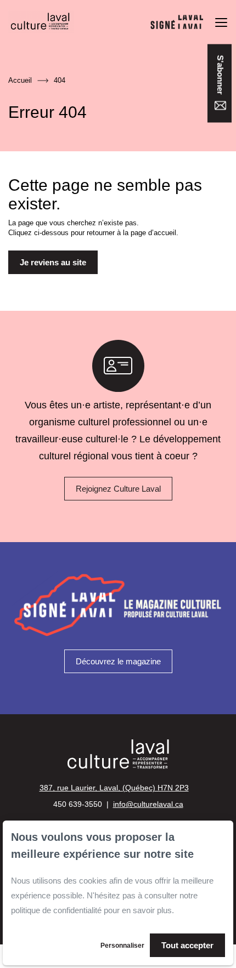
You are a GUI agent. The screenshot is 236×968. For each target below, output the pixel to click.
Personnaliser (122, 945)
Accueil (20, 80)
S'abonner (220, 75)
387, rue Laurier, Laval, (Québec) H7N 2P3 (114, 787)
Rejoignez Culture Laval (118, 488)
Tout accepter (187, 945)
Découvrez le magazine (118, 661)
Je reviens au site (53, 262)
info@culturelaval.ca (148, 804)
